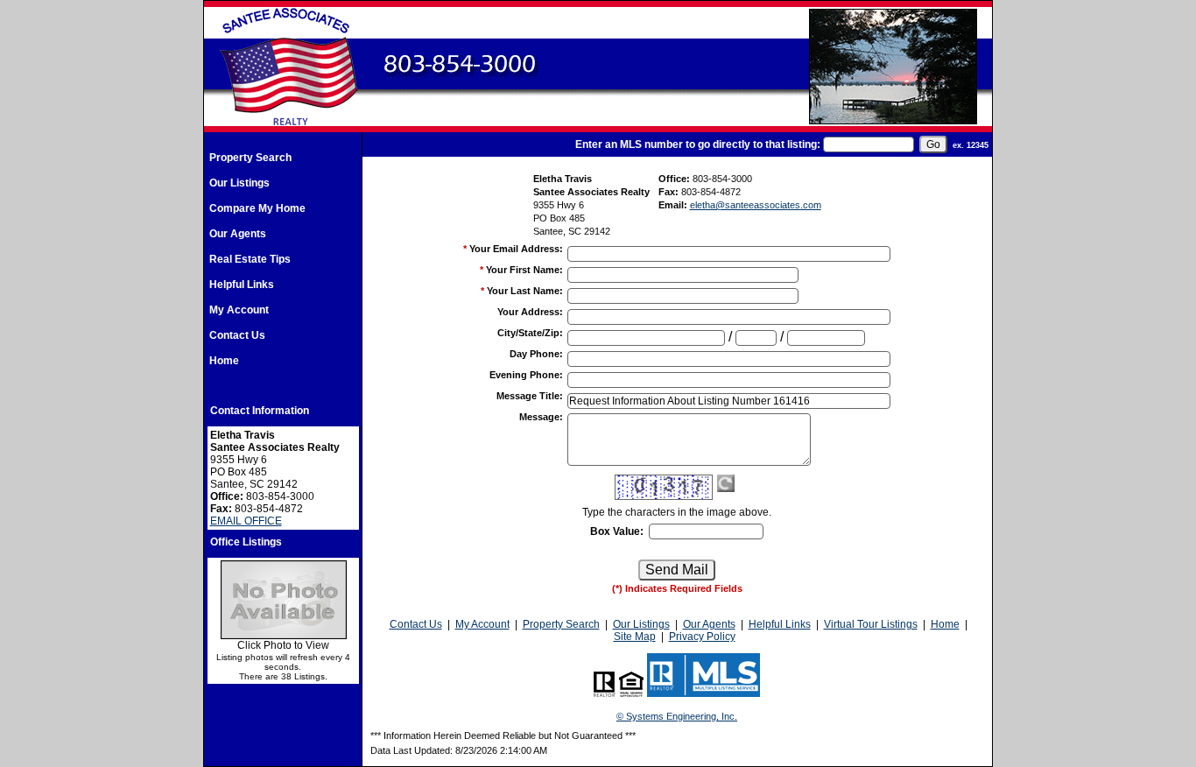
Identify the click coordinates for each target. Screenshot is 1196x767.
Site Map (635, 636)
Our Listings (239, 183)
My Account (239, 310)
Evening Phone (526, 374)
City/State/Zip (530, 332)
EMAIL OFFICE (246, 521)
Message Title (529, 396)
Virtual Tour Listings (871, 624)
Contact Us (237, 335)
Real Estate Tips (250, 259)
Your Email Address (516, 248)
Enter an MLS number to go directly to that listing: (697, 144)
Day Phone (536, 353)
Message (541, 417)
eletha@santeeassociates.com (755, 205)
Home (224, 361)
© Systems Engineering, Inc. (676, 716)
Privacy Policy (702, 636)
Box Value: (617, 531)
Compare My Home (257, 208)
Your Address (530, 311)
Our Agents (237, 234)
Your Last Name (525, 290)
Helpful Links (241, 284)
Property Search (250, 157)
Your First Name (524, 269)
